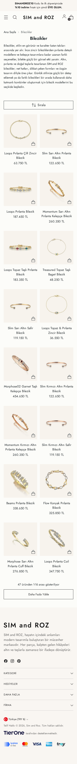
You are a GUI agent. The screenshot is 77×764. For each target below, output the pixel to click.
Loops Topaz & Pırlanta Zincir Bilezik (57, 330)
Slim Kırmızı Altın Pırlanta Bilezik (56, 388)
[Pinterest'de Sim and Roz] (19, 661)
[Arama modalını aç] (14, 17)
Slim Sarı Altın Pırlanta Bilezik (56, 155)
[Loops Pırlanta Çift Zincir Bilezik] (20, 131)
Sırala (42, 105)
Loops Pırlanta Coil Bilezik (56, 563)
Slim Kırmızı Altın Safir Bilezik (56, 447)
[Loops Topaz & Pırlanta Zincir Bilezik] (56, 306)
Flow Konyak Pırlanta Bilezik (56, 505)
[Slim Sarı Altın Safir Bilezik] (20, 306)
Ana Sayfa (10, 32)
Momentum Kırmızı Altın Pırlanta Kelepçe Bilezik (20, 447)
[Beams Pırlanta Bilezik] (20, 481)
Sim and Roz (33, 725)
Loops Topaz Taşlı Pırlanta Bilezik (20, 272)
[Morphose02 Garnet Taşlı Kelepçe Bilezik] (20, 364)
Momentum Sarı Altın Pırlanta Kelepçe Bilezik (56, 214)
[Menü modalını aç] (6, 17)
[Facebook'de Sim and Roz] (6, 661)
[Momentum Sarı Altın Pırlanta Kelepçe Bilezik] (56, 189)
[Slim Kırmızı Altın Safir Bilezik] (56, 422)
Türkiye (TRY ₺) (17, 719)
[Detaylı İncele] (33, 144)
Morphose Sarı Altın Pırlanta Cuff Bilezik (20, 563)
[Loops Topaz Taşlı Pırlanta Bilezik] (20, 247)
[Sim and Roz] (38, 17)
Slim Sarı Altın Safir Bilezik (20, 330)
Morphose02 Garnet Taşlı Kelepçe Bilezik (20, 388)
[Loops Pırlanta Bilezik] (20, 189)
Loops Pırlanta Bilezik (20, 211)
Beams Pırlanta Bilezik (20, 503)
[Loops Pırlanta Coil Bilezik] (56, 539)
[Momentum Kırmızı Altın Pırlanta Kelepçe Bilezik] (20, 422)
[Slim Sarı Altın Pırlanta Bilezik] (56, 131)
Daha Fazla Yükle (38, 594)
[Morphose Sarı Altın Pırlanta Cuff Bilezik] (20, 539)
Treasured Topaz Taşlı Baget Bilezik (56, 272)
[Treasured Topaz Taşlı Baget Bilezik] (56, 247)
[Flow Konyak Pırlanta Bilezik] (56, 481)
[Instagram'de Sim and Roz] (12, 661)
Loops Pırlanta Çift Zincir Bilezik (20, 155)
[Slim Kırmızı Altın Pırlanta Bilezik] (56, 364)
